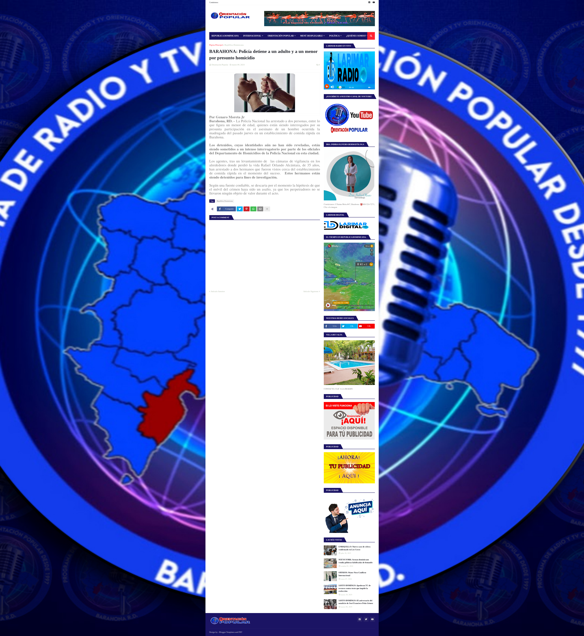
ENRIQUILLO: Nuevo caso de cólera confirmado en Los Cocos (354, 548)
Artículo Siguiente (310, 291)
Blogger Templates (227, 632)
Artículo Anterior (218, 291)
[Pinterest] (246, 208)
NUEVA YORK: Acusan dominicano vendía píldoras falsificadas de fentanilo (356, 560)
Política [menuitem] (334, 36)
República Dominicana (234, 44)
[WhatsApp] (253, 208)
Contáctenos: (214, 2)
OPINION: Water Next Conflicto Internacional (352, 573)
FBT (240, 632)
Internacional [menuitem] (252, 36)
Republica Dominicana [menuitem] (225, 36)
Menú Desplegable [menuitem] (311, 36)
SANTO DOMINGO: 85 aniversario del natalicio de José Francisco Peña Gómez (356, 601)
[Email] (260, 208)
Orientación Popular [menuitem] (281, 36)
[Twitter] (240, 208)
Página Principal (216, 44)
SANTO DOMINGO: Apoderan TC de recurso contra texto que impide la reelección (355, 588)
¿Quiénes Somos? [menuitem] (356, 36)
